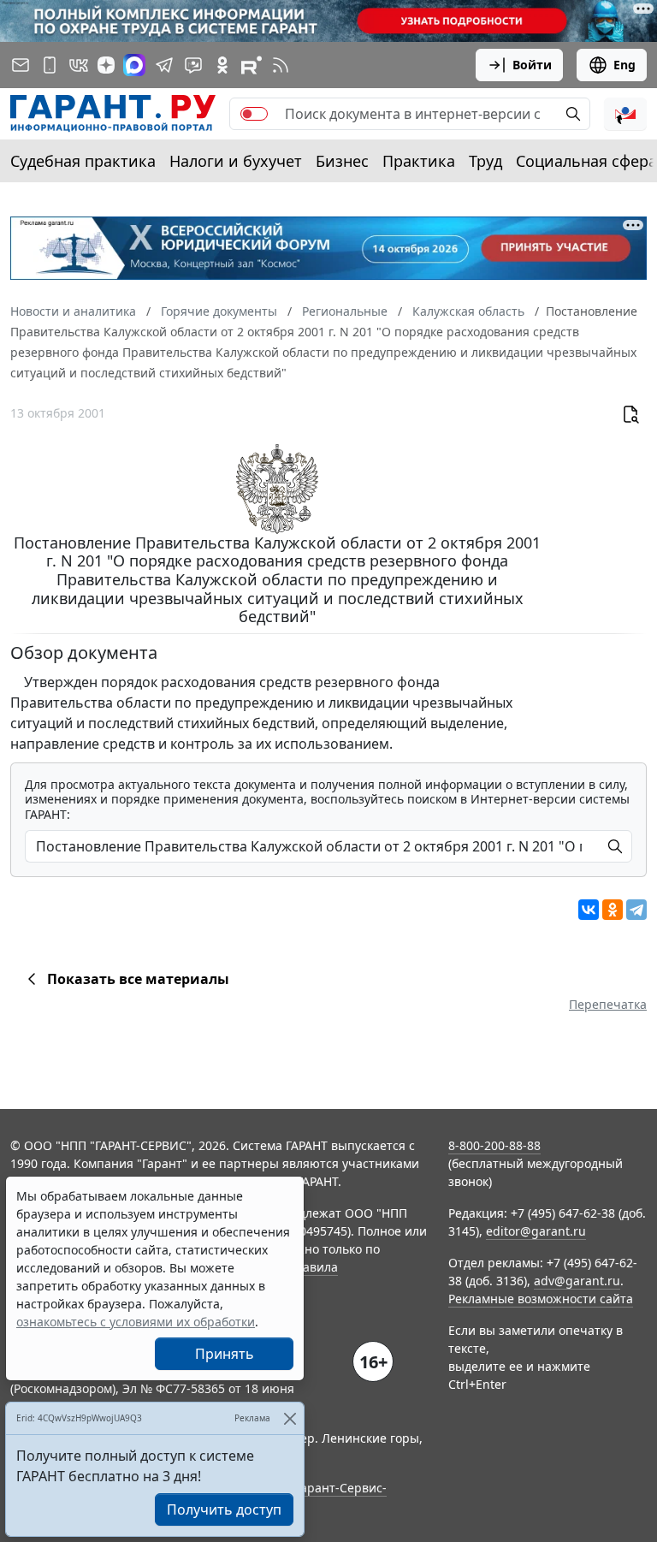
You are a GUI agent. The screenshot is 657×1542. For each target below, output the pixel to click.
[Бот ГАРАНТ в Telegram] (193, 65)
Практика (418, 161)
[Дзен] (106, 65)
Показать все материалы (138, 979)
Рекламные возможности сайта (540, 1298)
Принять (224, 1353)
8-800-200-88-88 (494, 1145)
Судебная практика (83, 161)
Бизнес (342, 161)
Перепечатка (608, 1004)
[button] (625, 114)
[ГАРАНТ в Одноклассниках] (222, 65)
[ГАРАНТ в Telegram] (164, 65)
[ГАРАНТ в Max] (134, 65)
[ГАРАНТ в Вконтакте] (78, 65)
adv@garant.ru (577, 1280)
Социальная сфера (586, 161)
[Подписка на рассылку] (20, 65)
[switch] (254, 114)
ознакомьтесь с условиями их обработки (135, 1322)
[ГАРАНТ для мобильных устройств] (49, 65)
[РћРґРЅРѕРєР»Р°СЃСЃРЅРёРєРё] (612, 909)
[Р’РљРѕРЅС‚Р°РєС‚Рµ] (588, 909)
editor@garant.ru (536, 1231)
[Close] (290, 1418)
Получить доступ (224, 1509)
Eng (624, 64)
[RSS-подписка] (280, 65)
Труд (485, 161)
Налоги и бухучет (235, 161)
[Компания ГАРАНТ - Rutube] (251, 65)
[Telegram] (636, 909)
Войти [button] (532, 64)
